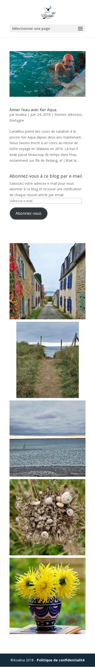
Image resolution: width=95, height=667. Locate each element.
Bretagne (17, 120)
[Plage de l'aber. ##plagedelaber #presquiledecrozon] (48, 360)
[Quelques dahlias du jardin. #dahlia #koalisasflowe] (48, 596)
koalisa (21, 114)
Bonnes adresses (68, 114)
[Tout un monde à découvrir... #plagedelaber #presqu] (48, 517)
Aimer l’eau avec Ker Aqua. (33, 109)
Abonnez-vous (28, 213)
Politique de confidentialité (61, 660)
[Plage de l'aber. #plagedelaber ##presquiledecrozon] (48, 438)
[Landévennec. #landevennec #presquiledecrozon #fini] (48, 281)
